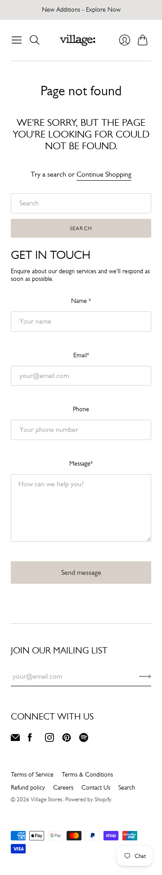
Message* (81, 463)
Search (81, 228)
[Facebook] (30, 739)
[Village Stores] (77, 40)
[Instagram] (49, 739)
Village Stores (47, 799)
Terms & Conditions (87, 774)
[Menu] (16, 40)
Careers (63, 787)
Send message (81, 572)
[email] (15, 739)
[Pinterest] (66, 739)
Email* (81, 355)
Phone (81, 409)
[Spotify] (83, 739)
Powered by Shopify (88, 799)
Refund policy (28, 787)
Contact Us (95, 787)
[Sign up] (145, 676)
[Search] (34, 40)
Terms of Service (32, 774)
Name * (81, 300)
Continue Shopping (103, 174)
